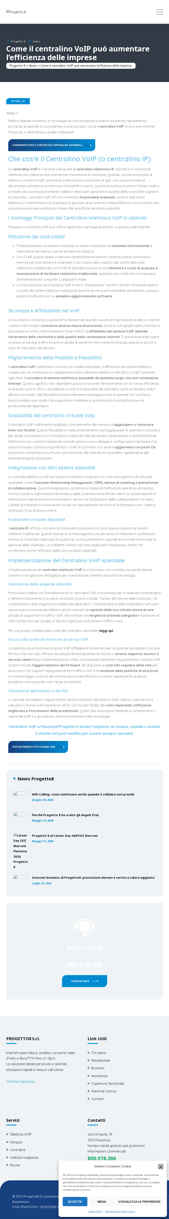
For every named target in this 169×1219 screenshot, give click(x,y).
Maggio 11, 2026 (42, 841)
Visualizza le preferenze (139, 1201)
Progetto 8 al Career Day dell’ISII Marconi (64, 835)
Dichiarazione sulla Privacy (120, 1211)
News (36, 41)
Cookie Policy (95, 1211)
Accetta (75, 1201)
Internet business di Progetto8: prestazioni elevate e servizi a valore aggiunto (93, 877)
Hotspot (16, 1142)
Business (97, 1068)
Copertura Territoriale (107, 1083)
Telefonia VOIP (21, 1134)
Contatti (97, 1099)
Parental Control (103, 1091)
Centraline (17, 1150)
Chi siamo (98, 1053)
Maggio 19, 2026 (42, 820)
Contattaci (80, 981)
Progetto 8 (18, 41)
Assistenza (99, 1076)
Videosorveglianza (24, 1157)
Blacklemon (20, 1202)
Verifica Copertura (20, 1081)
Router (15, 1165)
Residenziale (100, 1060)
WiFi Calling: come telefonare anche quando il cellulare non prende (83, 794)
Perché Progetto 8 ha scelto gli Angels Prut (65, 815)
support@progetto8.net (84, 971)
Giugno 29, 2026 (42, 800)
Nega (101, 1201)
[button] (161, 1166)
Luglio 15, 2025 (41, 883)
